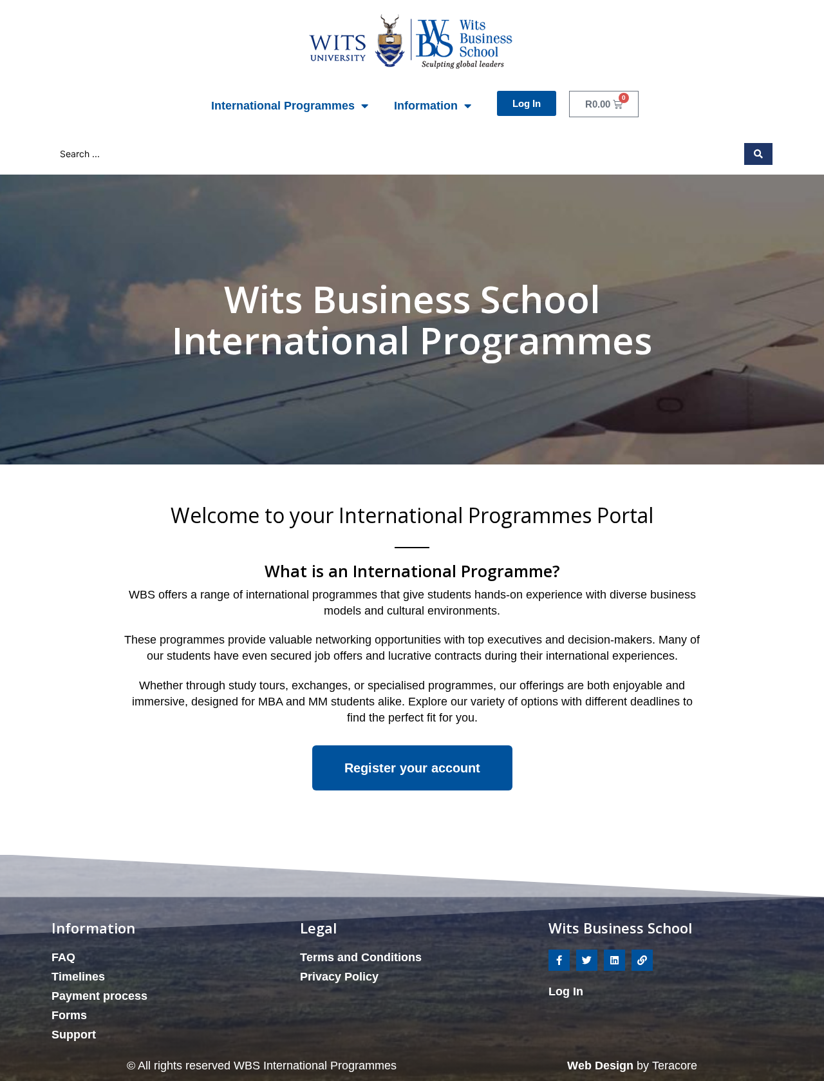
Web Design (602, 1065)
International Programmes (283, 105)
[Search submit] (758, 154)
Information (426, 105)
